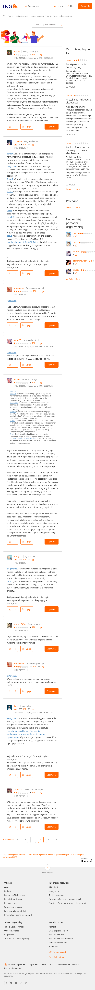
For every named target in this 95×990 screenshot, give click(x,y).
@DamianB (11, 352)
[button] (10, 127)
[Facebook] (6, 983)
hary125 (10, 217)
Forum (60, 6)
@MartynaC (12, 676)
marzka (17, 51)
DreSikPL (28, 242)
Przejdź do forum (73, 189)
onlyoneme (19, 288)
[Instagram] (21, 983)
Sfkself (10, 191)
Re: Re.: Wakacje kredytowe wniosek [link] (59, 16)
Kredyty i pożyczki (22, 16)
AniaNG (10, 179)
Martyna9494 (19, 624)
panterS (10, 153)
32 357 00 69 (58, 957)
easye (9, 236)
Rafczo (36, 242)
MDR (51, 965)
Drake (9, 210)
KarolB (16, 706)
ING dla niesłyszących (16, 965)
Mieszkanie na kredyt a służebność (78, 101)
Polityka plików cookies (13, 968)
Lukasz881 (18, 789)
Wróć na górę (47, 872)
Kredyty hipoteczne (37, 16)
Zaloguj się (85, 6)
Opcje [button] (28, 126)
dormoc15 (19, 242)
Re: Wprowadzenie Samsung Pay (76, 66)
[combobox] (47, 25)
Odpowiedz (51, 126)
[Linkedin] (26, 983)
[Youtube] (16, 983)
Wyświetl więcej (73, 279)
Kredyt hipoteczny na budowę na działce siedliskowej (78, 150)
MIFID (44, 965)
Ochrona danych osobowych (68, 965)
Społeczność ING (4, 16)
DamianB (18, 141)
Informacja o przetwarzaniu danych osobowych (49, 854)
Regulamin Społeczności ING (14, 854)
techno (17, 379)
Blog (72, 6)
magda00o (11, 166)
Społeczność (33, 6)
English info (33, 965)
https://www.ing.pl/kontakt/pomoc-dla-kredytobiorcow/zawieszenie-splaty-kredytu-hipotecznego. (26, 734)
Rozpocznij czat (59, 952)
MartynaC (18, 556)
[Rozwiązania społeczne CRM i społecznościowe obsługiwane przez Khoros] (87, 860)
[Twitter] (11, 983)
